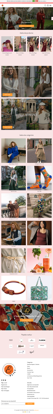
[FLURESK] (42, 340)
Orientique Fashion (26, 320)
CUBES (13, 301)
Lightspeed (36, 410)
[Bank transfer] (29, 412)
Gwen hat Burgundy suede (7, 53)
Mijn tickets (4, 388)
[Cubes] (21, 340)
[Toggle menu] (50, 5)
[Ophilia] (42, 346)
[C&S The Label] (11, 340)
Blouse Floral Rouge (33, 53)
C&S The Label (13, 191)
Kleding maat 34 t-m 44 (39, 164)
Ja (33, 1)
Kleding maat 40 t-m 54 (13, 219)
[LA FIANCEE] (11, 346)
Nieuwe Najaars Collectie (13, 164)
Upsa (39, 246)
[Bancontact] (27, 412)
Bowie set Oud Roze (20, 53)
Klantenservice (30, 394)
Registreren (4, 385)
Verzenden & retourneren (33, 392)
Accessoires (30, 370)
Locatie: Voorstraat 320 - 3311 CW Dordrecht (38, 398)
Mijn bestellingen (5, 386)
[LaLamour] (21, 346)
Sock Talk (39, 191)
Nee (36, 1)
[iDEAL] (25, 412)
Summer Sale (30, 372)
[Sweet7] (21, 352)
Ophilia (39, 219)
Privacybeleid (30, 388)
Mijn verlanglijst (5, 390)
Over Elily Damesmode (32, 386)
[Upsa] (32, 352)
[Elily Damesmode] (2, 5)
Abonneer (29, 403)
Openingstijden (31, 396)
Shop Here (48, 25)
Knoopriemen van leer (13, 273)
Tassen (39, 301)
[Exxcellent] (32, 340)
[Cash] (23, 412)
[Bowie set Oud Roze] (20, 44)
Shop (28, 366)
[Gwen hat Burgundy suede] (7, 44)
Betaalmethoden (31, 390)
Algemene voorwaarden (33, 385)
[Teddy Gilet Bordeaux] (46, 44)
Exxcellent (13, 246)
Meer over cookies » (42, 1)
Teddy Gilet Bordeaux (46, 53)
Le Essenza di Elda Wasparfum (39, 273)
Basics (28, 368)
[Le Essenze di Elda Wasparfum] (32, 346)
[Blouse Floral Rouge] (33, 44)
